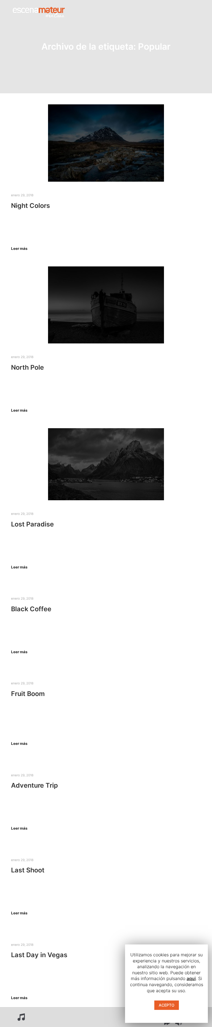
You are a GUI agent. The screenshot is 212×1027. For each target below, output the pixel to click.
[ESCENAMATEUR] (38, 11)
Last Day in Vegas (39, 955)
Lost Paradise (32, 524)
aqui (191, 978)
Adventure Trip (34, 785)
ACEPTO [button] (166, 1005)
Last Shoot (27, 870)
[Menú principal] (147, 11)
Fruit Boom (28, 694)
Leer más (19, 248)
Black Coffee (31, 609)
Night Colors (30, 206)
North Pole (27, 367)
